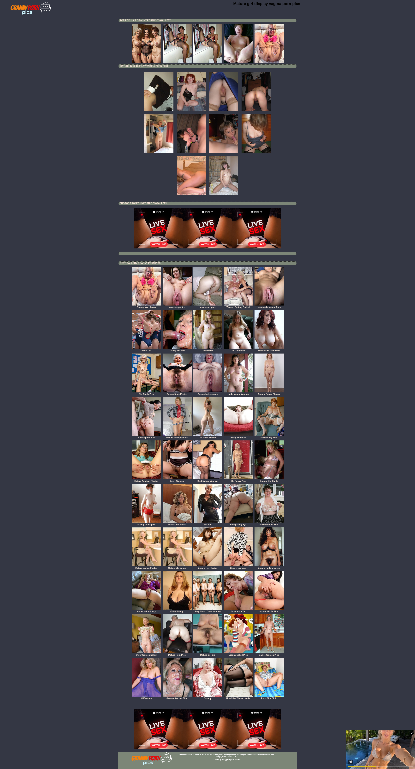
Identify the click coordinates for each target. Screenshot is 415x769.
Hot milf (208, 524)
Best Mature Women (207, 481)
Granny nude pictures (269, 568)
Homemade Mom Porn (269, 350)
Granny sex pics (238, 568)
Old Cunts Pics (146, 394)
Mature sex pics (207, 307)
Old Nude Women (207, 437)
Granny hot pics (177, 350)
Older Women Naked (146, 655)
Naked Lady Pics (269, 437)
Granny (207, 698)
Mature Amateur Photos (146, 481)
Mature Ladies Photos (146, 568)
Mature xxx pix (207, 655)
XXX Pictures (238, 350)
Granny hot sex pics (207, 394)
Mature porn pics (146, 437)
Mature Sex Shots (177, 524)
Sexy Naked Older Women (208, 611)
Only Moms (207, 350)
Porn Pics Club (268, 698)
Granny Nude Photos (176, 394)
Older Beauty (176, 611)
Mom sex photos (177, 307)
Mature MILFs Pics (269, 611)
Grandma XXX (238, 611)
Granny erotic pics (146, 524)
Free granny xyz (238, 524)
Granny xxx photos (146, 307)
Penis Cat (146, 350)
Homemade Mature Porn (269, 307)
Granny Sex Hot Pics (176, 698)
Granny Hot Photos (207, 568)
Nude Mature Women (238, 394)
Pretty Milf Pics (238, 437)
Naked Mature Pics (269, 524)
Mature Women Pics (269, 655)
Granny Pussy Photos (269, 394)
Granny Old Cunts (269, 481)
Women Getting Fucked (238, 307)
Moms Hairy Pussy (146, 611)
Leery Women (177, 481)
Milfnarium (146, 698)
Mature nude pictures (177, 437)
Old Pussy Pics (238, 481)
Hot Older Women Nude (238, 698)
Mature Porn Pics (177, 655)
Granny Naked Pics (238, 655)
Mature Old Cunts (177, 568)
